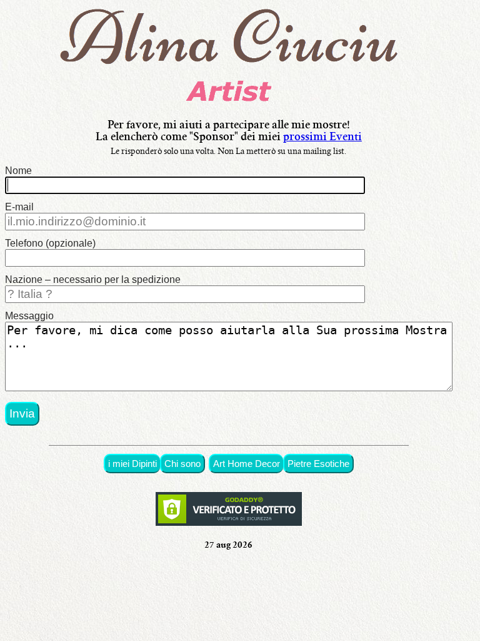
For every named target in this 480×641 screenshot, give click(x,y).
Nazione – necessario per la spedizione (93, 279)
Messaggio (29, 315)
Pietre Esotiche (318, 463)
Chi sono (182, 463)
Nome (18, 170)
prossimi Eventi (322, 137)
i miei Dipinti (132, 463)
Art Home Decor (246, 463)
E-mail (19, 207)
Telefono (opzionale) (50, 243)
